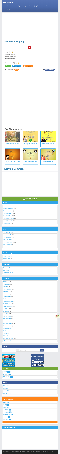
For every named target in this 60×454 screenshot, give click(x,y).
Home (7, 6)
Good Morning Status (8, 301)
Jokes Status (6, 311)
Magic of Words (48, 161)
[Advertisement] (30, 27)
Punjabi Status (6, 223)
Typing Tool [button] (36, 6)
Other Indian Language (8, 272)
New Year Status (7, 318)
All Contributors (30, 421)
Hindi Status (6, 247)
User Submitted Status (8, 338)
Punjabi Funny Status (8, 208)
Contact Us (8, 10)
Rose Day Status (7, 328)
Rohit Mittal (5, 419)
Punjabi (25, 6)
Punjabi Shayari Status (8, 218)
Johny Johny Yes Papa (13, 161)
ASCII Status (6, 281)
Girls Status (6, 294)
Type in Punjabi (6, 267)
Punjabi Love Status (7, 213)
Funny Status (6, 291)
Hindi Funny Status (49, 69)
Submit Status (45, 6)
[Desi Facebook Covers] (44, 360)
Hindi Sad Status (7, 239)
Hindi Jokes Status (7, 234)
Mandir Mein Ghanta (48, 143)
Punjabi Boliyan (6, 206)
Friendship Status (7, 289)
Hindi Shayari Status (7, 242)
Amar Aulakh (6, 412)
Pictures (14, 6)
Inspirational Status (7, 306)
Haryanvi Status (6, 256)
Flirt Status (5, 286)
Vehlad (16, 69)
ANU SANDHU (6, 376)
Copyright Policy (7, 393)
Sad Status (5, 331)
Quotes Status (6, 321)
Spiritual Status (6, 335)
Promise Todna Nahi (12, 143)
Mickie (4, 404)
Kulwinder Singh (6, 414)
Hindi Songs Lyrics (7, 244)
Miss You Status (7, 316)
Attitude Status (6, 284)
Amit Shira (5, 417)
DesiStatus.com (17, 451)
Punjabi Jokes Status (8, 211)
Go (42, 350)
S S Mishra (5, 409)
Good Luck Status (7, 299)
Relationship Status (7, 323)
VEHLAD (5, 374)
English (19, 6)
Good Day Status (7, 296)
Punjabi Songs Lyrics (8, 220)
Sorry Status (6, 333)
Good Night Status (7, 304)
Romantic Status (7, 326)
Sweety (5, 407)
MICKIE (5, 372)
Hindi (30, 6)
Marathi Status (6, 258)
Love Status (6, 313)
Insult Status (6, 308)
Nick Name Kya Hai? (30, 161)
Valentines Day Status (8, 340)
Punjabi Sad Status (7, 215)
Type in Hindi (6, 270)
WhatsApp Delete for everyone (30, 144)
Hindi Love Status (7, 237)
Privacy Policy (6, 390)
